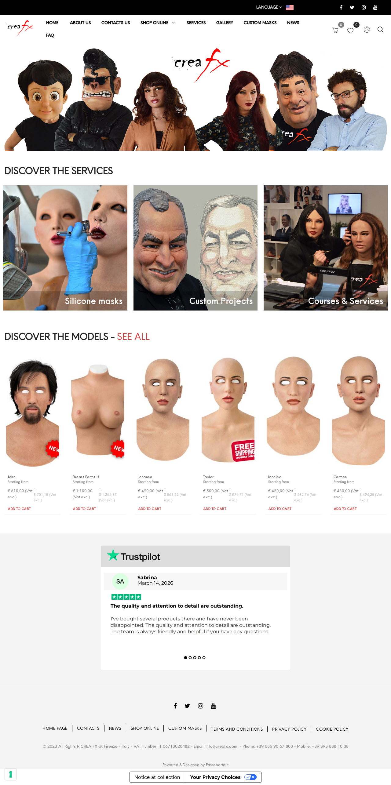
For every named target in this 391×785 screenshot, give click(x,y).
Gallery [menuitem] (224, 22)
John (11, 476)
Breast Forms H (86, 476)
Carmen (340, 476)
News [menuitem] (293, 22)
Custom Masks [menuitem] (185, 728)
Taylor (208, 476)
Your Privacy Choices (215, 777)
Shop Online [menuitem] (145, 728)
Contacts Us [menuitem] (115, 22)
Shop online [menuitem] (156, 22)
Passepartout (217, 764)
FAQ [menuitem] (50, 35)
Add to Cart (19, 509)
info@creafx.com (221, 746)
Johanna (145, 476)
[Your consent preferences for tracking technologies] (10, 774)
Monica (274, 476)
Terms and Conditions (237, 729)
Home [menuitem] (53, 22)
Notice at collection (157, 777)
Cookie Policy (332, 729)
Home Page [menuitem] (55, 728)
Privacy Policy (289, 729)
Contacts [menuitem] (88, 728)
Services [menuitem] (196, 22)
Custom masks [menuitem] (260, 22)
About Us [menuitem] (80, 22)
